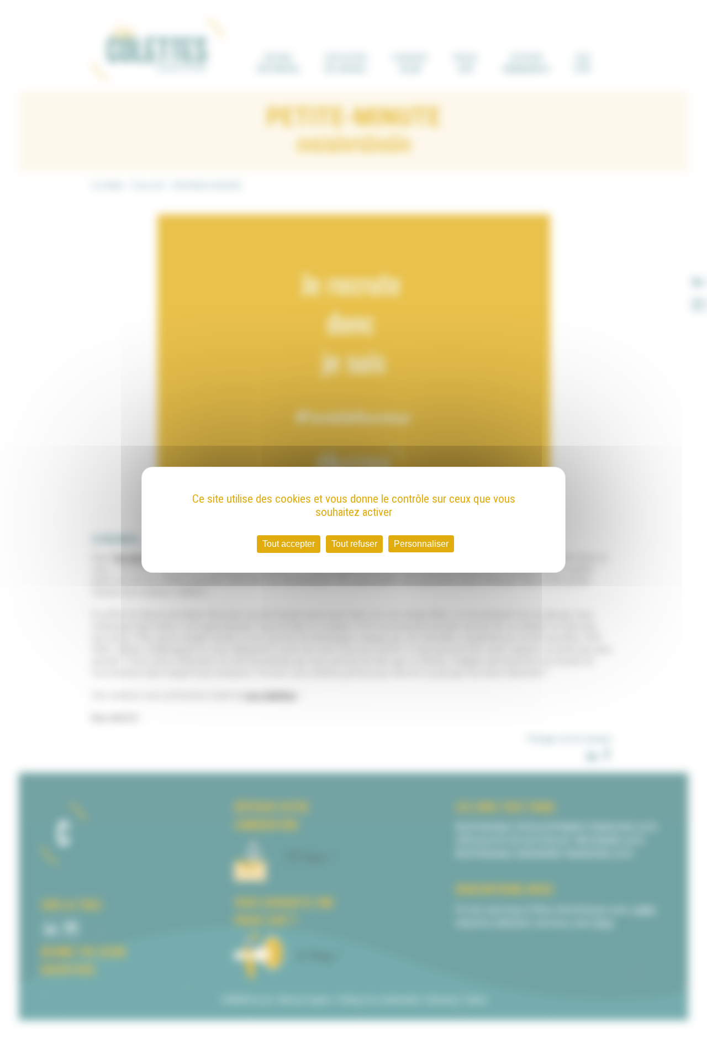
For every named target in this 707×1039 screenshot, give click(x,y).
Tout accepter (288, 543)
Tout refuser (354, 543)
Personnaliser (421, 543)
